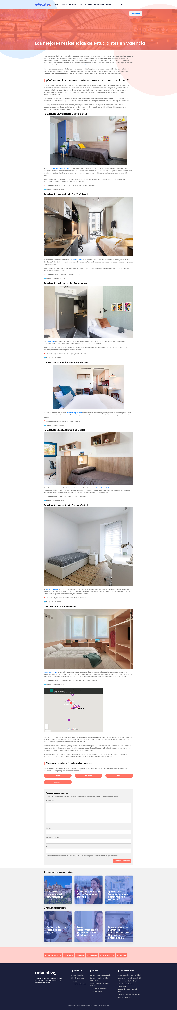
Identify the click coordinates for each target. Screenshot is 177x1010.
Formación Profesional (94, 4)
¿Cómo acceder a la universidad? (129, 975)
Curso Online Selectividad (99, 988)
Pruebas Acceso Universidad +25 (129, 978)
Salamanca (57, 782)
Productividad (92, 955)
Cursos (64, 4)
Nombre (49, 828)
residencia (51, 341)
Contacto (74, 981)
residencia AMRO (76, 260)
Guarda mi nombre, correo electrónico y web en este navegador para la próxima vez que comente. (82, 856)
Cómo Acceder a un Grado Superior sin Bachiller (88, 894)
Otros (121, 4)
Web (47, 846)
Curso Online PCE (96, 991)
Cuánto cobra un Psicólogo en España (56, 930)
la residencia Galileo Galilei (101, 488)
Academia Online (77, 975)
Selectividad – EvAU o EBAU (127, 981)
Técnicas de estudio (107, 955)
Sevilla (119, 776)
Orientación (136, 13)
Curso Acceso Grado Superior (100, 975)
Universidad (111, 4)
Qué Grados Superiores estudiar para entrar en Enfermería (119, 895)
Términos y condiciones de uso (129, 994)
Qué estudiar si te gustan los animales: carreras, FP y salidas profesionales (119, 932)
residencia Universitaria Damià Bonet (59, 169)
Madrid (58, 776)
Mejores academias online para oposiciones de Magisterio (87, 931)
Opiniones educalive (78, 984)
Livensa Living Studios (74, 413)
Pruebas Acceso (76, 4)
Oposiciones (68, 955)
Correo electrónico (53, 837)
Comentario (50, 801)
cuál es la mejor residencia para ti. (94, 65)
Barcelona (88, 776)
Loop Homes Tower (50, 672)
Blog (56, 4)
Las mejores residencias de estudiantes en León (55, 895)
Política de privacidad (125, 997)
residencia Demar (52, 589)
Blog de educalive (77, 978)
